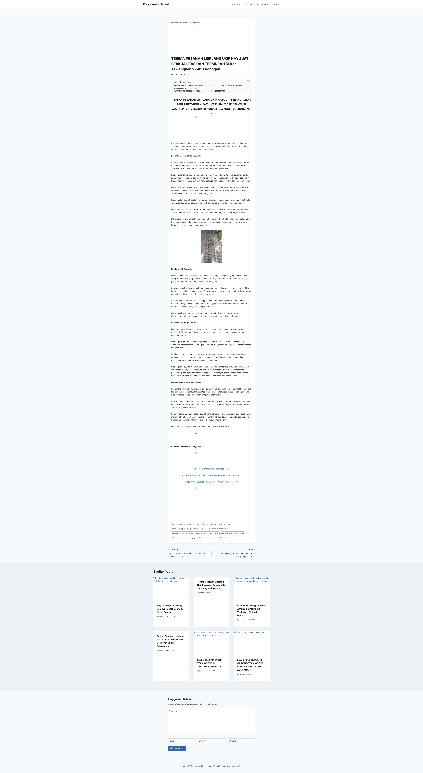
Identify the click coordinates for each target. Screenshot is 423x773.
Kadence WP (234, 766)
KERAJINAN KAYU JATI (179, 22)
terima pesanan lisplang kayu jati (184, 538)
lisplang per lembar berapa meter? (214, 529)
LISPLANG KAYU (194, 22)
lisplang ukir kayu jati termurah (207, 533)
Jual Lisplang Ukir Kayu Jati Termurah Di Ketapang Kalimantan (237, 553)
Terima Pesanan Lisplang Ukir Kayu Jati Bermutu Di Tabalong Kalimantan (211, 585)
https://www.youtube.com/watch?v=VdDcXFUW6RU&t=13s (211, 482)
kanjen (175, 74)
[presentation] (171, 588)
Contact (275, 4)
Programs (249, 4)
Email (202, 741)
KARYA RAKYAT (263, 4)
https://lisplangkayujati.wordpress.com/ (211, 469)
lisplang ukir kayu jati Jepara (182, 533)
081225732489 (196, 109)
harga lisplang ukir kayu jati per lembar (186, 524)
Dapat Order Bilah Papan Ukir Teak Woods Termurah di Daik (186, 553)
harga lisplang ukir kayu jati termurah (185, 529)
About (240, 4)
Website (232, 741)
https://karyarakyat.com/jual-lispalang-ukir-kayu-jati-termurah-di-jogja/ (211, 475)
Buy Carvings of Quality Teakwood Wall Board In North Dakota (170, 609)
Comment (174, 711)
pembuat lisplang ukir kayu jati (232, 533)
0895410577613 (219, 109)
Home (232, 4)
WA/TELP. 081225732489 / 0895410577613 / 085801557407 (199, 91)
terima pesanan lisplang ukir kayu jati (212, 538)
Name (172, 741)
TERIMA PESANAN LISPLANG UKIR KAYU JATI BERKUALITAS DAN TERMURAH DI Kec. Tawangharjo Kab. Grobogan (208, 86)
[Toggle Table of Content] (246, 82)
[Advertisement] (211, 39)
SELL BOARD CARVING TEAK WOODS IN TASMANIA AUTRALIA (209, 663)
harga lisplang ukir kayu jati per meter (217, 524)
